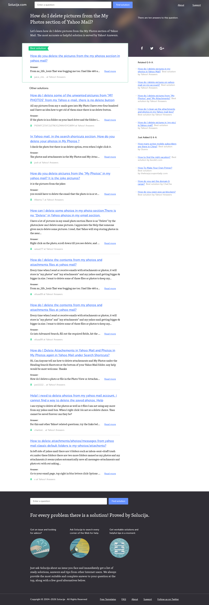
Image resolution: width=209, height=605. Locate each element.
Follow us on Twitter (168, 599)
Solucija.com (17, 4)
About (181, 5)
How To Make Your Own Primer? (155, 168)
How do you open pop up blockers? (157, 192)
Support (197, 5)
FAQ (123, 599)
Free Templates (108, 599)
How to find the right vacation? (154, 157)
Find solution (122, 5)
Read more (110, 71)
